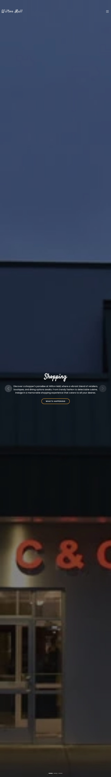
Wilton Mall (12, 11)
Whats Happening (55, 401)
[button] (8, 388)
